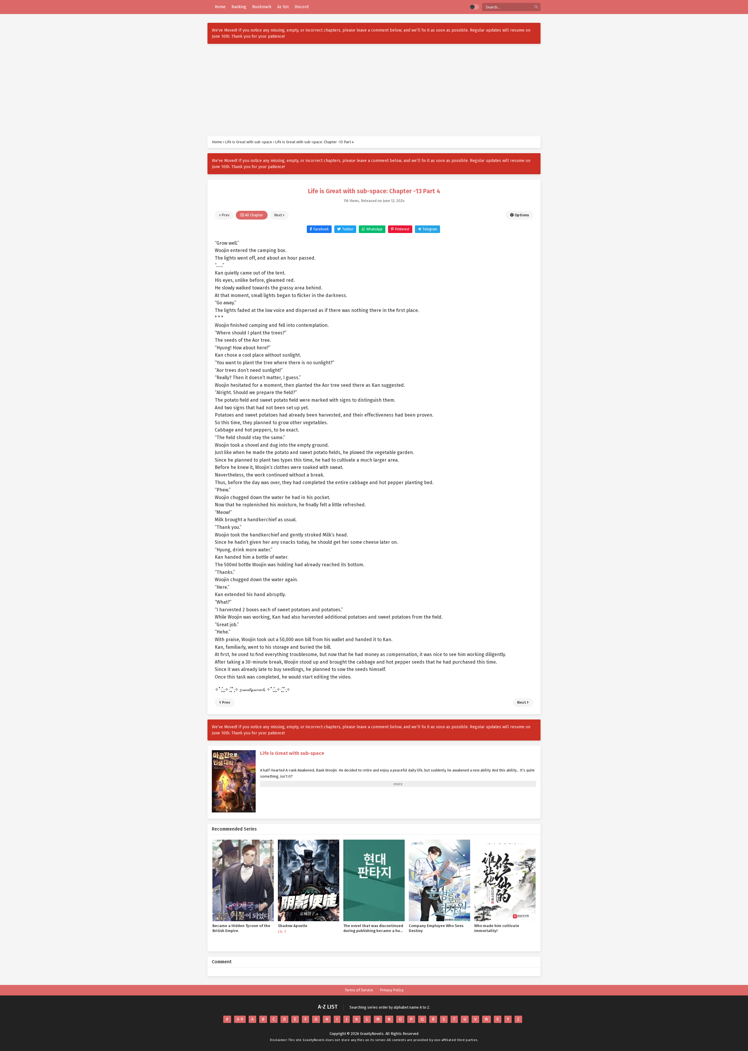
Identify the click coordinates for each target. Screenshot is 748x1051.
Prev (225, 215)
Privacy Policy (392, 990)
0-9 (240, 1019)
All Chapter (253, 215)
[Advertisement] (374, 90)
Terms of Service (359, 990)
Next (278, 215)
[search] (536, 7)
